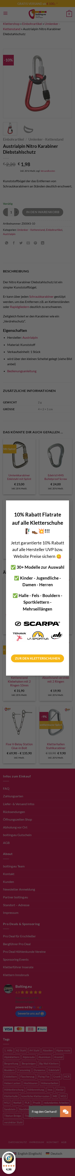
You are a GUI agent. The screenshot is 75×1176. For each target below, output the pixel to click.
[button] (65, 1111)
